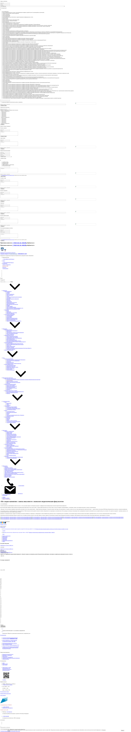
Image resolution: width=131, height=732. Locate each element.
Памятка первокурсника (11, 346)
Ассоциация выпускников (11, 409)
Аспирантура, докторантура (11, 439)
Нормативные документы (11, 450)
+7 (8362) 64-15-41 (5, 684)
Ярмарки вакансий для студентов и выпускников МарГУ (14, 474)
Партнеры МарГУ (10, 380)
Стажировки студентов (9, 467)
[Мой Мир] (4, 522)
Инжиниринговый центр (11, 366)
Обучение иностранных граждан (10, 384)
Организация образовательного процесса (14, 340)
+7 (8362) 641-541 (16, 243)
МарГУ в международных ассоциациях (13, 382)
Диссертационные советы (11, 365)
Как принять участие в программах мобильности (15, 391)
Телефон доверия (10, 306)
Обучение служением (10, 347)
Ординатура (9, 361)
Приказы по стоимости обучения (12, 451)
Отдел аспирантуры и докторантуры (13, 360)
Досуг (6, 402)
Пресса (3, 541)
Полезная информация (8, 342)
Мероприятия (9, 403)
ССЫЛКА (4, 679)
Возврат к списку (3, 524)
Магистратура (9, 331)
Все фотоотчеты (3, 635)
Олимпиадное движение (11, 349)
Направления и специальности (12, 330)
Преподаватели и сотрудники (12, 312)
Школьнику (7, 456)
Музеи (8, 414)
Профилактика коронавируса (7, 540)
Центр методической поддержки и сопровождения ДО (16, 341)
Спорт (8, 404)
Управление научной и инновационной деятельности (16, 359)
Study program (4, 664)
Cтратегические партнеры (11, 422)
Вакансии (8, 418)
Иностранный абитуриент (11, 443)
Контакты (8, 299)
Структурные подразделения (10, 314)
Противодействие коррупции (12, 302)
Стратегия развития (10, 638)
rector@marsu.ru (11, 259)
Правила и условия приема (9, 431)
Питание (8, 413)
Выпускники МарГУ (8, 475)
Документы (9, 297)
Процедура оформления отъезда (12, 392)
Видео (8, 454)
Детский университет (10, 334)
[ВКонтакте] (1, 522)
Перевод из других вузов (11, 442)
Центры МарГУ (9, 317)
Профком (8, 305)
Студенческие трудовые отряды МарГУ (13, 408)
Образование (4, 112)
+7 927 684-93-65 (9, 711)
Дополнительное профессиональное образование (15, 332)
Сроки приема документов (11, 435)
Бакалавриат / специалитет (7, 655)
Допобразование (5, 268)
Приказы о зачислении (10, 445)
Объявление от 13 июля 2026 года (6, 552)
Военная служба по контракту (12, 420)
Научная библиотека (10, 362)
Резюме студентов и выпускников (10, 468)
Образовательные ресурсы (9, 335)
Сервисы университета (6, 264)
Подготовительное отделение (12, 387)
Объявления (4, 538)
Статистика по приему (8, 444)
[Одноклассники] (2, 522)
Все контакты (4, 263)
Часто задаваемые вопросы (11, 307)
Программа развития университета (13, 298)
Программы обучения (8, 329)
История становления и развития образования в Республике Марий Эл (19, 348)
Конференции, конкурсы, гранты (12, 367)
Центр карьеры (3, 695)
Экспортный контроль (10, 303)
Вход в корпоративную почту (12, 339)
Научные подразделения (9, 358)
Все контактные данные (4, 691)
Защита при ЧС (9, 301)
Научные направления (10, 369)
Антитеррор (9, 300)
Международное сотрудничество (12, 304)
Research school (5, 663)
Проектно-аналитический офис (12, 319)
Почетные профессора (10, 313)
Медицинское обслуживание (12, 412)
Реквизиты (4, 267)
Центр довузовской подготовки (12, 333)
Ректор (8, 310)
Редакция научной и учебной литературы (14, 363)
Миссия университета (10, 294)
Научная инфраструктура (9, 364)
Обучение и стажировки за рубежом (11, 390)
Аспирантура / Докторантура (7, 657)
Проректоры (9, 311)
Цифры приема (9, 433)
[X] (5, 522)
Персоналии (7, 309)
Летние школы (9, 388)
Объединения (7, 405)
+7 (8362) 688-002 (5, 259)
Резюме (8, 419)
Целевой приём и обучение (11, 434)
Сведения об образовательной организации (10, 637)
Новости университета (5, 111)
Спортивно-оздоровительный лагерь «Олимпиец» (15, 415)
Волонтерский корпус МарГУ (12, 406)
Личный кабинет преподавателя (12, 337)
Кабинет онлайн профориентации (12, 453)
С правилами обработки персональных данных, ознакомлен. (12, 102)
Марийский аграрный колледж (12, 318)
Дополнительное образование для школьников (15, 457)
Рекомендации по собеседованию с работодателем (13, 469)
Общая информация (8, 291)
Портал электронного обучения (12, 336)
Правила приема (9, 432)
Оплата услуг (9, 345)
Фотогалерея (4, 539)
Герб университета (10, 295)
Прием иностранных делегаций (12, 381)
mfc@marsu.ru (11, 262)
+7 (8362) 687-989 (5, 262)
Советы (8, 296)
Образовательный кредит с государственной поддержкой (17, 449)
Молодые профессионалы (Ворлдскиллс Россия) (15, 344)
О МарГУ (8, 292)
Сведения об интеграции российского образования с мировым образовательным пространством (23, 379)
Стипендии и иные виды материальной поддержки (16, 448)
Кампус (6, 410)
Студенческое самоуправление (12, 407)
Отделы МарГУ (9, 316)
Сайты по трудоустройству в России (11, 473)
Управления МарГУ (10, 315)
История (8, 293)
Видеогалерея (4, 537)
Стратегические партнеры (9, 470)
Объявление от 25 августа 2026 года (6, 545)
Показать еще (2, 527)
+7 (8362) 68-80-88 (5, 716)
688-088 (24, 243)
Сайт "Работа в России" (9, 471)
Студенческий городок (11, 411)
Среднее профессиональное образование (14, 436)
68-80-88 (10, 684)
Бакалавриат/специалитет (11, 437)
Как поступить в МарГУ (11, 385)
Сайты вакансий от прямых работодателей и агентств (14, 472)
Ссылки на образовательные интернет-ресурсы (15, 343)
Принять (122, 730)
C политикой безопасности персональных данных (7, 175)
